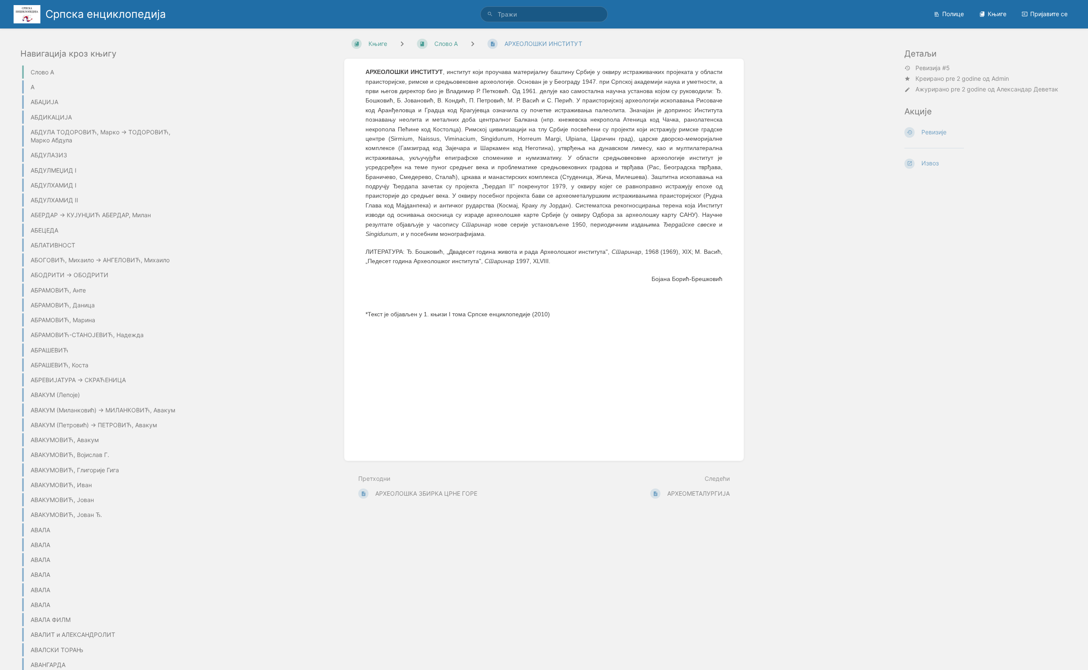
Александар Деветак (1027, 89)
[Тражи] (490, 14)
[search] (544, 14)
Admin (1000, 78)
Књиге (997, 13)
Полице (953, 13)
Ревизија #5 (932, 68)
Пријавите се (1049, 13)
